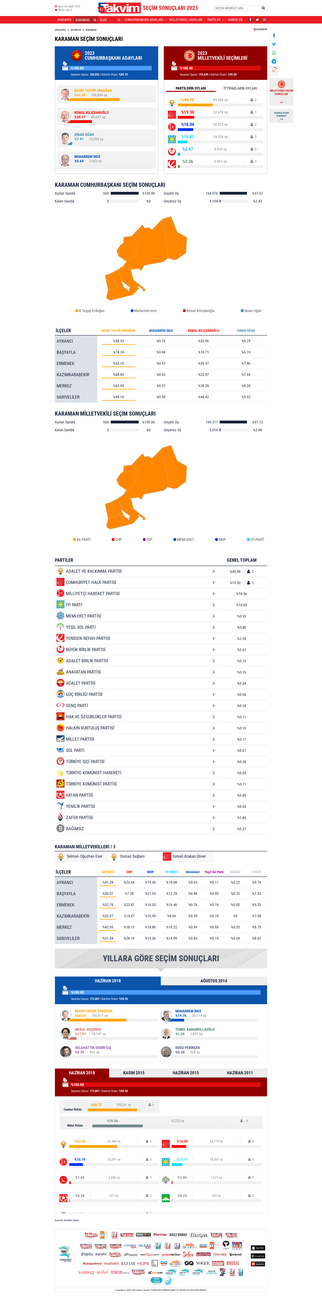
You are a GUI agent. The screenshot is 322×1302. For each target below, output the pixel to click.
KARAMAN (261, 29)
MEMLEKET (185, 539)
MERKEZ (64, 386)
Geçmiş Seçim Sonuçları (281, 114)
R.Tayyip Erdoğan (92, 310)
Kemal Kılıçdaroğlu (201, 310)
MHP (222, 539)
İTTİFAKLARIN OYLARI (240, 88)
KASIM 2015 (134, 1072)
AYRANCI (65, 341)
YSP (149, 539)
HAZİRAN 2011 (240, 1072)
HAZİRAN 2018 (108, 980)
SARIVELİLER (68, 397)
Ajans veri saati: (68, 6)
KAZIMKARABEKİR (73, 374)
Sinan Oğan (253, 310)
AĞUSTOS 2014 (214, 980)
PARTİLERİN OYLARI (191, 88)
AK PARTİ (84, 539)
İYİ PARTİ (257, 539)
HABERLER (235, 20)
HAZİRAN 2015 (186, 1072)
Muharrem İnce (145, 310)
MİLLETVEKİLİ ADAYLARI (186, 20)
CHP (118, 539)
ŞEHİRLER (76, 29)
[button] (95, 20)
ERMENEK (65, 363)
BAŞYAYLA (66, 352)
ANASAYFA (64, 20)
